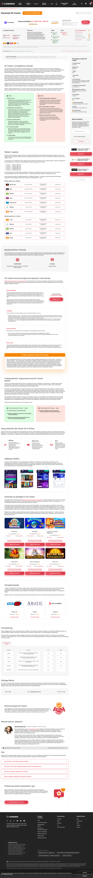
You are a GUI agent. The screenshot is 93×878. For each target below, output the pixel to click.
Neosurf (78, 825)
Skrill (78, 823)
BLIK (78, 818)
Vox (58, 825)
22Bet (58, 821)
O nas (56, 4)
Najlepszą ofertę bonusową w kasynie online (15, 281)
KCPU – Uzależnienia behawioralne (68, 51)
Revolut (78, 827)
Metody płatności (44, 4)
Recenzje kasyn (28, 4)
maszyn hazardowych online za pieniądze (32, 500)
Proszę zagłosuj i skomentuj (16, 802)
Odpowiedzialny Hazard (64, 4)
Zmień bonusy (81, 179)
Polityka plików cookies (8, 874)
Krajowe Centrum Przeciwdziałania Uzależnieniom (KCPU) (68, 852)
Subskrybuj (81, 141)
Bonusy (36, 3)
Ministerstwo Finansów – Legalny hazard (46, 852)
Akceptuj (85, 872)
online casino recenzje (33, 729)
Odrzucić (85, 875)
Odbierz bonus (56, 299)
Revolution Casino (61, 827)
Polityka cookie (41, 835)
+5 (17, 43)
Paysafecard (79, 821)
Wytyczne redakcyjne (42, 831)
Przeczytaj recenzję (14, 617)
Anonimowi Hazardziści (82, 51)
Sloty (52, 3)
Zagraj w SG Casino (14, 544)
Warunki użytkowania (42, 833)
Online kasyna (20, 4)
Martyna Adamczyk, (20, 726)
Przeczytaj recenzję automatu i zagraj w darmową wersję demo (14, 541)
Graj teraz (85, 22)
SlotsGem (59, 818)
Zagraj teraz (81, 153)
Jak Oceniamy (74, 4)
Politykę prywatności (81, 136)
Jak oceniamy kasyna (42, 822)
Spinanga (59, 823)
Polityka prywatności (42, 837)
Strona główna (4, 8)
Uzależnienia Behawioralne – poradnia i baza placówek (49, 855)
